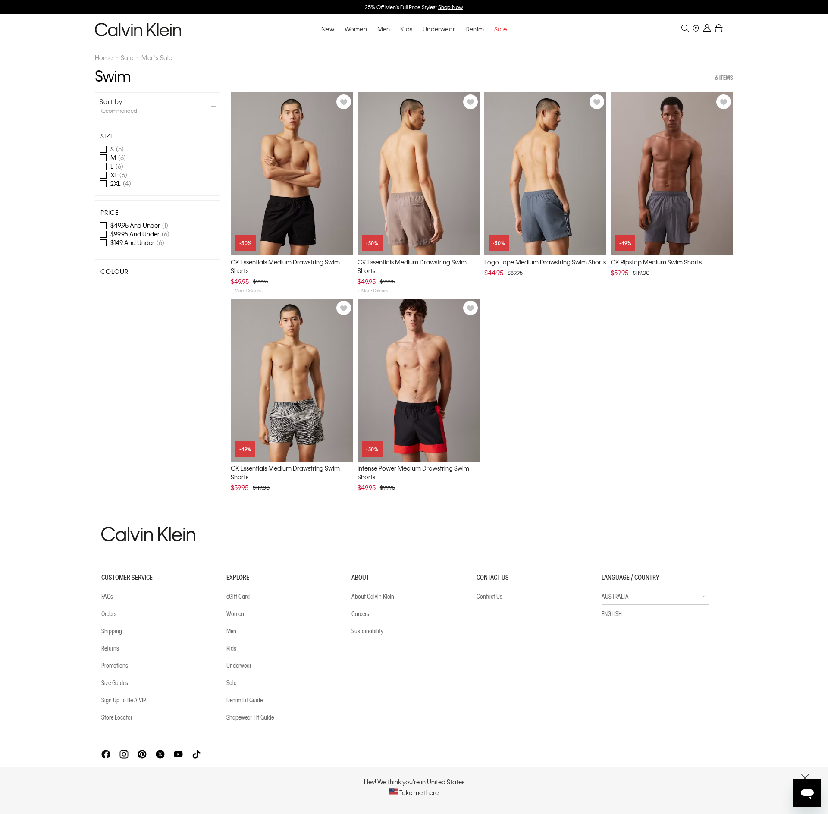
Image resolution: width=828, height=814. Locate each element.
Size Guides (114, 682)
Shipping (111, 631)
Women (356, 29)
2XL (120, 183)
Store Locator (116, 717)
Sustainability (367, 631)
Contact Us (489, 596)
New (327, 29)
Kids (406, 29)
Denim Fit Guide (244, 700)
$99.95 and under (139, 234)
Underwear (439, 29)
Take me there (418, 792)
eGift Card (238, 596)
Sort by (111, 101)
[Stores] (696, 30)
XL (118, 175)
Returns (110, 648)
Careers (360, 613)
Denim (474, 29)
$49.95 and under (139, 225)
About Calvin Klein (372, 596)
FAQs (107, 596)
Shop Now (450, 6)
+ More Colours (246, 290)
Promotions (114, 665)
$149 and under (137, 242)
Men (383, 29)
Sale (231, 682)
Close (805, 778)
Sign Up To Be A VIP (123, 700)
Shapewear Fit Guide (250, 717)
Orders (108, 613)
